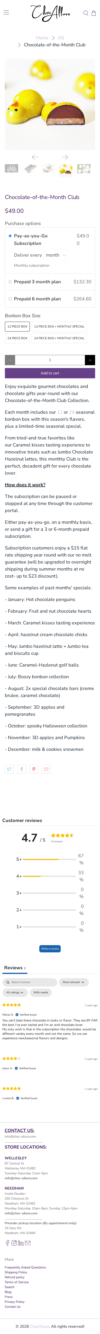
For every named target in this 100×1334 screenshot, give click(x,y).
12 (60, 412)
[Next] (64, 157)
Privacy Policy (14, 1302)
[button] (50, 859)
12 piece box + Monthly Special (59, 326)
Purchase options (23, 223)
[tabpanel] (50, 1043)
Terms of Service (17, 1282)
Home (42, 38)
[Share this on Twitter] (9, 769)
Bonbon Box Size (22, 316)
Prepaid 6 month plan (38, 299)
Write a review (50, 949)
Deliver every (28, 255)
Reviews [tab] (15, 968)
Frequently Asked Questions (25, 1267)
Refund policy (14, 1277)
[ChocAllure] (50, 13)
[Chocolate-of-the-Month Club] (50, 104)
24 (72, 412)
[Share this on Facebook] (21, 769)
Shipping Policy (16, 1272)
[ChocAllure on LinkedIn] (21, 1244)
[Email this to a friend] (46, 769)
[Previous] (35, 157)
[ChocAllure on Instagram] (14, 1244)
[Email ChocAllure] (27, 1244)
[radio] (10, 236)
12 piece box (17, 326)
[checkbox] (41, 992)
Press (9, 1297)
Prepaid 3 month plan (38, 282)
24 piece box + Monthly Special (59, 338)
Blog (8, 1292)
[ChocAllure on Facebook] (7, 1244)
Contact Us (13, 1307)
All (61, 38)
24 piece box (17, 338)
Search (9, 1287)
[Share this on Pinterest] (34, 769)
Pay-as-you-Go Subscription (31, 240)
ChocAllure (39, 1326)
